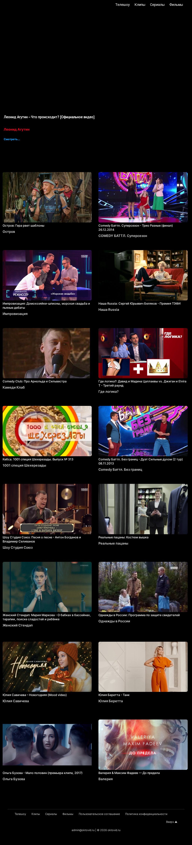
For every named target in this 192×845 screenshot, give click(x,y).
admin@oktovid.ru (83, 830)
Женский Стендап (18, 625)
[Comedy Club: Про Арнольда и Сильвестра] (47, 353)
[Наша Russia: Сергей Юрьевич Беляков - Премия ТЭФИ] (143, 275)
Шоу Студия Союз (18, 547)
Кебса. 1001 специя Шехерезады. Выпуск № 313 (38, 459)
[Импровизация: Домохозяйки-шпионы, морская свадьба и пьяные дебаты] (47, 275)
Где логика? (108, 391)
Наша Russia (108, 310)
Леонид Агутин (17, 129)
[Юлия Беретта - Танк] (143, 667)
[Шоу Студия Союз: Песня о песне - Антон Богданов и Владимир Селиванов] (47, 509)
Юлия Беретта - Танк (114, 695)
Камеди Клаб (14, 387)
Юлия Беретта (110, 701)
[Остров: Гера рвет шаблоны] (47, 197)
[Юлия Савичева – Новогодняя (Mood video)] (47, 667)
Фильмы (176, 4)
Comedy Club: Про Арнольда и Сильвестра (35, 381)
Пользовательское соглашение (99, 813)
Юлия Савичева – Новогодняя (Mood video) (35, 695)
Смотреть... (12, 139)
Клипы (139, 4)
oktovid (21, 5)
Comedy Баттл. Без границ (120, 469)
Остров (9, 232)
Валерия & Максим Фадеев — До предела (129, 773)
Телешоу (122, 4)
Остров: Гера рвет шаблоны (23, 225)
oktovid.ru (114, 830)
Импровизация (15, 314)
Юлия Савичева (16, 701)
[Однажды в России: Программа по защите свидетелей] (143, 587)
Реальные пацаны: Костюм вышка (123, 537)
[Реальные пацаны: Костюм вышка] (143, 509)
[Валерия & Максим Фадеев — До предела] (143, 744)
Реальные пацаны (113, 543)
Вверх (170, 821)
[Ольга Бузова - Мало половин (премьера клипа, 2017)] (47, 744)
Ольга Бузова (14, 779)
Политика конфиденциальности (146, 813)
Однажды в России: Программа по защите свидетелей (139, 615)
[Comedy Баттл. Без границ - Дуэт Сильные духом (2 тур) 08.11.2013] (143, 431)
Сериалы (157, 4)
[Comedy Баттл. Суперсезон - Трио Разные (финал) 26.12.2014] (143, 197)
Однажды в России (114, 621)
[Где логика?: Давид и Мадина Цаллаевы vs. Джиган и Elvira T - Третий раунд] (143, 353)
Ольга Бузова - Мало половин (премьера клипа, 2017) (42, 773)
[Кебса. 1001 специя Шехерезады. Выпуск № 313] (47, 431)
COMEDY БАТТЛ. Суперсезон (122, 236)
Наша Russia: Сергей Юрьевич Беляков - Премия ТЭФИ (139, 303)
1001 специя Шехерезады (24, 465)
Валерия (105, 779)
